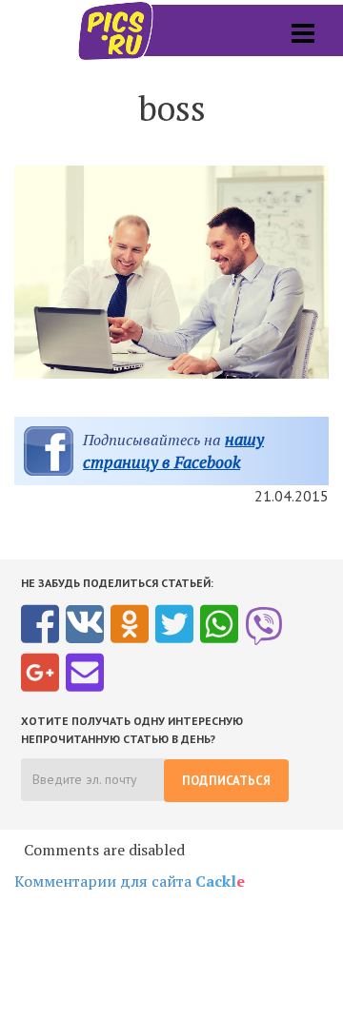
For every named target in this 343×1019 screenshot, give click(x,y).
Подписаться (226, 781)
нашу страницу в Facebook (173, 450)
